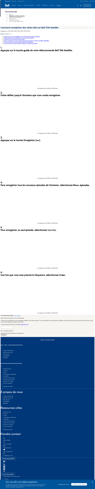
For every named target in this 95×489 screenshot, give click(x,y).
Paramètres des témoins (63, 484)
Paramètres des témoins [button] (8, 386)
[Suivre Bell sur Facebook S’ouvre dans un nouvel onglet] (4, 462)
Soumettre (3, 334)
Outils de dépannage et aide (16, 21)
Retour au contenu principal (47, 339)
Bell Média (5, 357)
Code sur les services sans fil (9, 379)
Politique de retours (7, 368)
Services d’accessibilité (8, 458)
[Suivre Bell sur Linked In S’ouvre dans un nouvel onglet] (4, 467)
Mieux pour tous (21, 1)
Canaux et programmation (15, 17)
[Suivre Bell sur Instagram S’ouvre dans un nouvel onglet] (4, 465)
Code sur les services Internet (9, 377)
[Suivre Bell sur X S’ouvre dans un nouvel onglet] (3, 463)
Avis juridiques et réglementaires (9, 374)
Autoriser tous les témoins (79, 484)
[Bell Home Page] (7, 5)
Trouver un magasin (84, 1)
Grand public (7, 1)
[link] (4, 438)
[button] (22, 36)
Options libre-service (14, 20)
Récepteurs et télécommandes (17, 15)
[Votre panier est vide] (80, 5)
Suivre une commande (7, 383)
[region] (47, 484)
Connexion (87, 5)
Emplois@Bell (6, 355)
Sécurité (5, 372)
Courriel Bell (5, 376)
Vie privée (5, 370)
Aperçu (11, 14)
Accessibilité (92, 1)
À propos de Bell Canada (8, 350)
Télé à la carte (12, 18)
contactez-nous (24, 324)
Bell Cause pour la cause (8, 352)
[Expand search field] (77, 5)
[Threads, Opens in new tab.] (4, 471)
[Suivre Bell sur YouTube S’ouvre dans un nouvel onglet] (4, 469)
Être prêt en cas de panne (8, 381)
